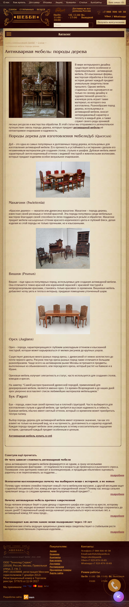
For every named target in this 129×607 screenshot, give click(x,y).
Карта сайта (56, 573)
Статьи (83, 2)
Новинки (71, 2)
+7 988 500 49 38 (114, 12)
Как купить (19, 2)
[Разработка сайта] (29, 597)
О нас (6, 2)
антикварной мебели (86, 127)
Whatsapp (120, 16)
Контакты (96, 2)
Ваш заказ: (116, 2)
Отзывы (47, 2)
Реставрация (57, 567)
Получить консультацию (111, 22)
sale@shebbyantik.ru (99, 554)
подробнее (117, 475)
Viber (107, 16)
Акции (59, 2)
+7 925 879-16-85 (97, 560)
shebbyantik (94, 557)
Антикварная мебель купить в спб (30, 436)
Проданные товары (60, 570)
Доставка (34, 2)
